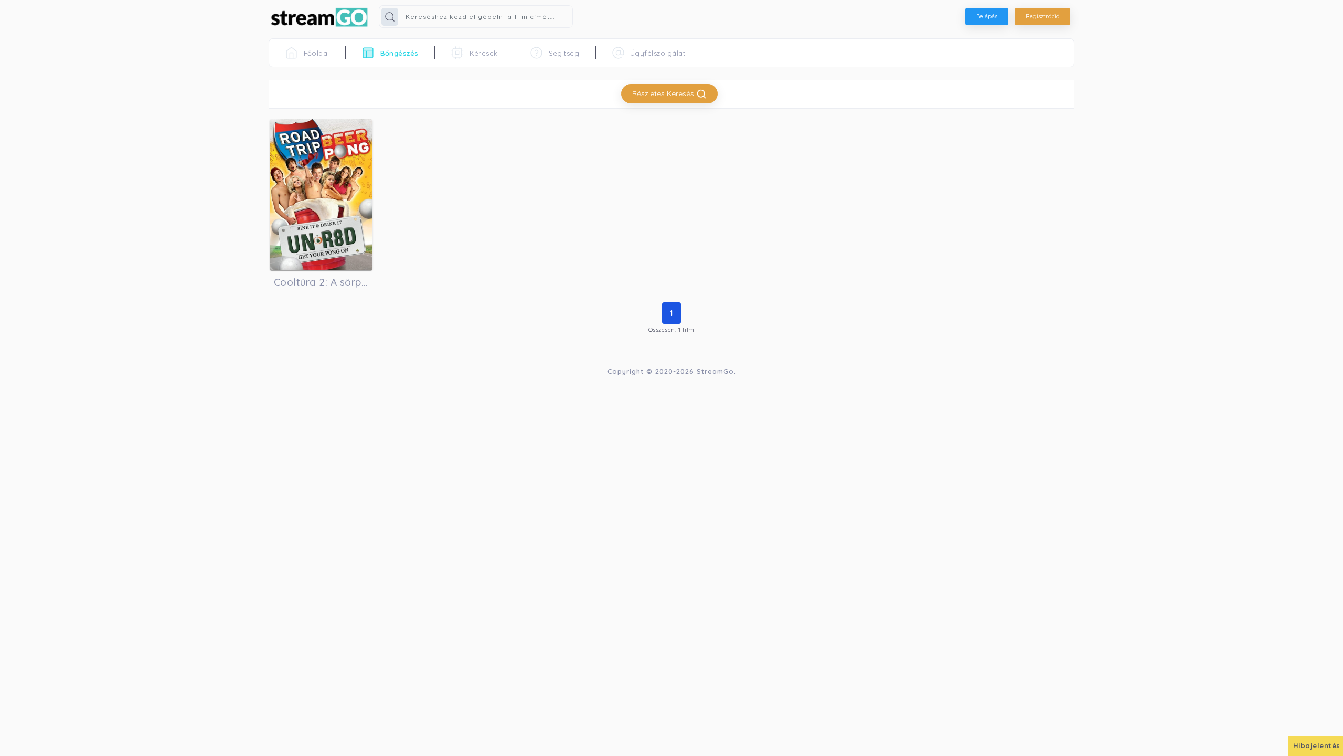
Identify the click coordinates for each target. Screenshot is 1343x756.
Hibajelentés (1316, 745)
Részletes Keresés (664, 93)
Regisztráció (1042, 16)
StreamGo (715, 371)
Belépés (986, 16)
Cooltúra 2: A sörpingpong (321, 282)
